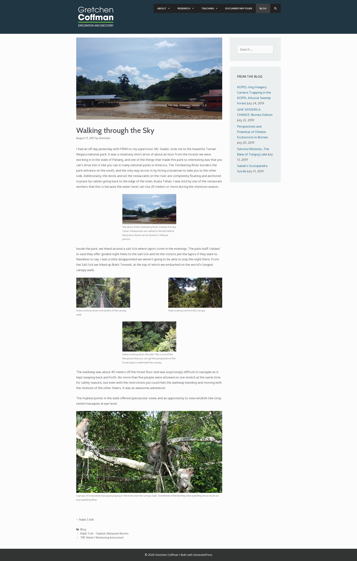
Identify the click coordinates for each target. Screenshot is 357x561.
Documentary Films (238, 8)
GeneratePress (202, 555)
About (161, 8)
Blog (263, 8)
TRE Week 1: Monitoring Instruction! (102, 537)
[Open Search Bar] (275, 8)
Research (184, 8)
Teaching (207, 8)
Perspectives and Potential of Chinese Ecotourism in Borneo (252, 131)
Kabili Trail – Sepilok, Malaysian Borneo (104, 533)
